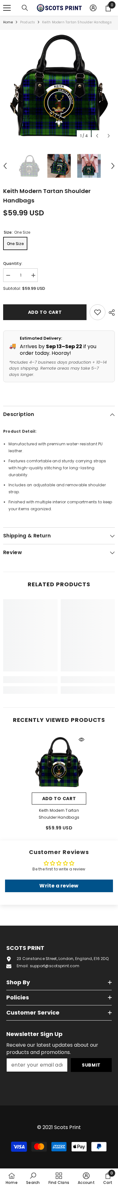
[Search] (25, 8)
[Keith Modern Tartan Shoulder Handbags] (59, 762)
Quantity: (12, 263)
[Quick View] (81, 739)
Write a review (58, 885)
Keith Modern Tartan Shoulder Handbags (59, 814)
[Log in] (93, 8)
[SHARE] (110, 312)
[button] (97, 135)
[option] (59, 86)
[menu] (7, 8)
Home (8, 22)
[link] (30, 679)
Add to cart (45, 312)
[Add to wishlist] (97, 312)
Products (27, 22)
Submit (91, 1065)
